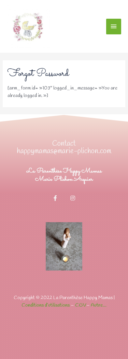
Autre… (98, 305)
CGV (80, 305)
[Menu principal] (113, 26)
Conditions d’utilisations (46, 305)
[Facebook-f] (55, 198)
